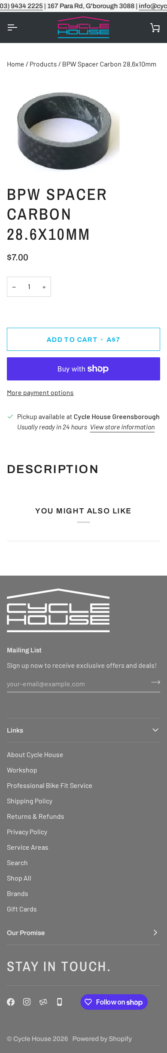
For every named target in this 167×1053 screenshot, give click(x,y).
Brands (17, 893)
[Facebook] (11, 1002)
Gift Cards (22, 909)
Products (43, 64)
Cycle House (32, 1038)
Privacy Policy (27, 831)
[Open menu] (20, 27)
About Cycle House (35, 754)
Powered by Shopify (102, 1038)
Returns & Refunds (35, 816)
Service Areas (27, 847)
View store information (122, 426)
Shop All (19, 878)
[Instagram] (27, 1002)
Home (15, 64)
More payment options (40, 392)
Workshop (22, 770)
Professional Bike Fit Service (49, 785)
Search (17, 862)
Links (15, 730)
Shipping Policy (29, 801)
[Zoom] (16, 155)
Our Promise (26, 932)
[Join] (153, 682)
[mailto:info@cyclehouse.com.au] (43, 1002)
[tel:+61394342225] (59, 1002)
